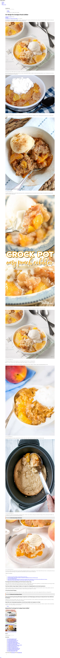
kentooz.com (20, 652)
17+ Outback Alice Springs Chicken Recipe (13, 643)
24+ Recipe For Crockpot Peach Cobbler (11, 18)
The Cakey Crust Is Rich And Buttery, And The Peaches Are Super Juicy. (17, 576)
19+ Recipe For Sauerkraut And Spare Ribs (13, 648)
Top (0, 657)
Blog (2, 3)
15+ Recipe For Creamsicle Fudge (12, 644)
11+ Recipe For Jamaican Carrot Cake (12, 647)
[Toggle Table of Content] (6, 575)
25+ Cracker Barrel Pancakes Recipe (10, 631)
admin (6, 16)
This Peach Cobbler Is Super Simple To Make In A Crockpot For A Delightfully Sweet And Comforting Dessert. (23, 577)
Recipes (3, 2)
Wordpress (13, 652)
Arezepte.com (7, 8)
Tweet (8, 606)
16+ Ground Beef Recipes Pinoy (12, 641)
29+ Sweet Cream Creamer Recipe (12, 650)
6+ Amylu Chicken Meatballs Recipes (12, 642)
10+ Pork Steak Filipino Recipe (9, 624)
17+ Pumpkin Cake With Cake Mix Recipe (13, 649)
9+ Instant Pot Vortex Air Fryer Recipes (13, 645)
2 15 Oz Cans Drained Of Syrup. (12, 578)
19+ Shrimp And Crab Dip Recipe (12, 646)
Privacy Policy (4, 4)
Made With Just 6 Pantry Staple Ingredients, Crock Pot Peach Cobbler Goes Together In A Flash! (21, 580)
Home (8, 10)
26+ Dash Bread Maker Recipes (10, 616)
